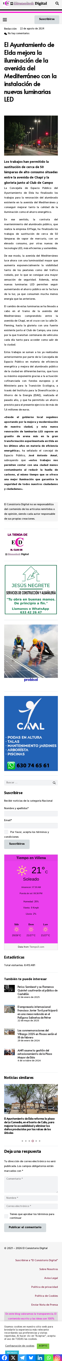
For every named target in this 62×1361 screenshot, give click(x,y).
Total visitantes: (14, 965)
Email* (8, 820)
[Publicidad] (31, 733)
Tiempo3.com (36, 946)
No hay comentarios (18, 33)
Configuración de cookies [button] (19, 1346)
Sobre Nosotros (48, 1269)
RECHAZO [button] (12, 1353)
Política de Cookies (46, 1296)
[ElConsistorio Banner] (28, 3)
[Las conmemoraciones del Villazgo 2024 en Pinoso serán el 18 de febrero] (9, 1031)
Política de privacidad (44, 1287)
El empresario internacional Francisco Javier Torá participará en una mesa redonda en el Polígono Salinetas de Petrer (37, 1012)
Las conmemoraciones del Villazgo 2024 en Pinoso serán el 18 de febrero (37, 1033)
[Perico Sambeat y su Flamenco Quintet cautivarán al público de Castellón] (9, 988)
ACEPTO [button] (43, 1346)
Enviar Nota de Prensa (44, 1305)
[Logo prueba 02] (6, 3)
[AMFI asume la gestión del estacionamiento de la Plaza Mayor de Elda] (9, 1051)
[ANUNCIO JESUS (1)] (31, 589)
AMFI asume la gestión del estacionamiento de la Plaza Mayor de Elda (35, 1053)
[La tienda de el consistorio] (31, 545)
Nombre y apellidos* (16, 808)
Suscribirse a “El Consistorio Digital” (36, 1260)
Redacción (10, 29)
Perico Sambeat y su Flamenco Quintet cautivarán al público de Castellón (38, 990)
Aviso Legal (51, 1278)
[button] (57, 3)
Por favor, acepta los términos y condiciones (26, 835)
